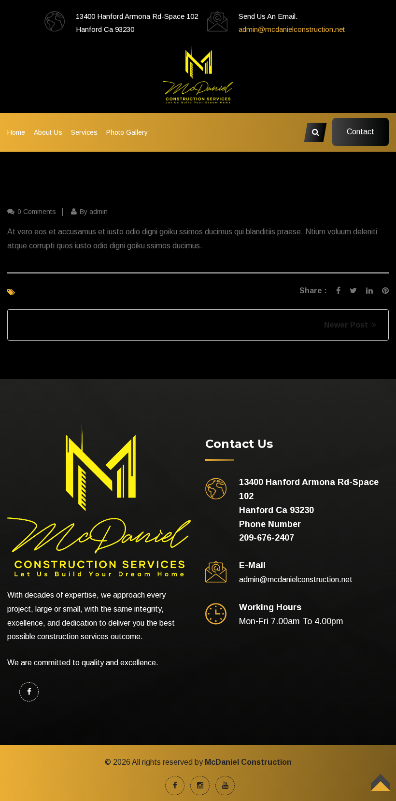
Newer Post (348, 325)
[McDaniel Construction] (198, 74)
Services (84, 132)
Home (16, 132)
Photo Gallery (127, 132)
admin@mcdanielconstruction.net (292, 29)
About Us (48, 132)
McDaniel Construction (248, 762)
